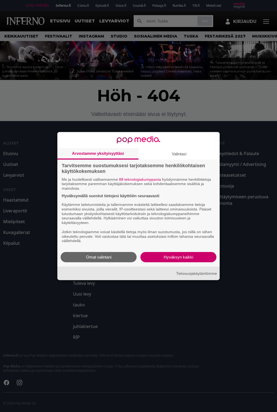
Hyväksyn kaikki (178, 257)
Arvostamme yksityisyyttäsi (98, 153)
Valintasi (179, 153)
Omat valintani (98, 257)
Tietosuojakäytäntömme (196, 273)
